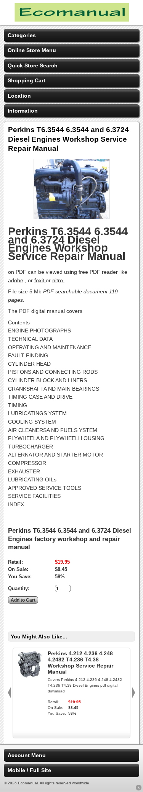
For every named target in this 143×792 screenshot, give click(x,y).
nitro (58, 280)
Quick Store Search (33, 65)
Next (133, 693)
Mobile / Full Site (29, 770)
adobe (15, 280)
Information (23, 111)
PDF (48, 291)
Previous (9, 693)
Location (19, 96)
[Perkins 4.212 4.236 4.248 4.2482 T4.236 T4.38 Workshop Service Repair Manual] (29, 677)
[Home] (71, 20)
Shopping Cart (26, 80)
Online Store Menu (32, 50)
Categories (22, 35)
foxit (40, 280)
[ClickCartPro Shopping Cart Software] (138, 789)
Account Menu (27, 755)
